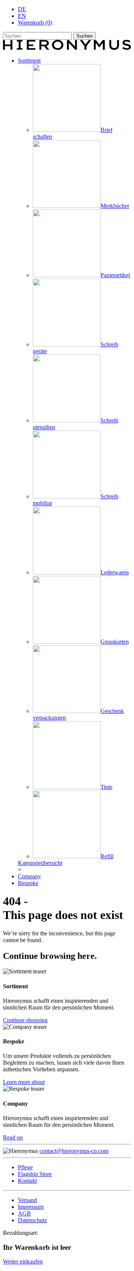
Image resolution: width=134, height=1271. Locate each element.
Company (29, 876)
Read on (13, 1137)
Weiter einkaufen (23, 1261)
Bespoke (28, 883)
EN (22, 16)
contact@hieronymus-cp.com (73, 1151)
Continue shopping (25, 1020)
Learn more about (24, 1082)
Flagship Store (35, 1174)
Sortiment (29, 60)
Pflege (25, 1167)
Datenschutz (32, 1220)
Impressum (31, 1207)
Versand (27, 1200)
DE (22, 9)
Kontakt (27, 1181)
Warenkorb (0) (35, 22)
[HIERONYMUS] (67, 48)
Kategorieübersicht (40, 863)
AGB (24, 1213)
